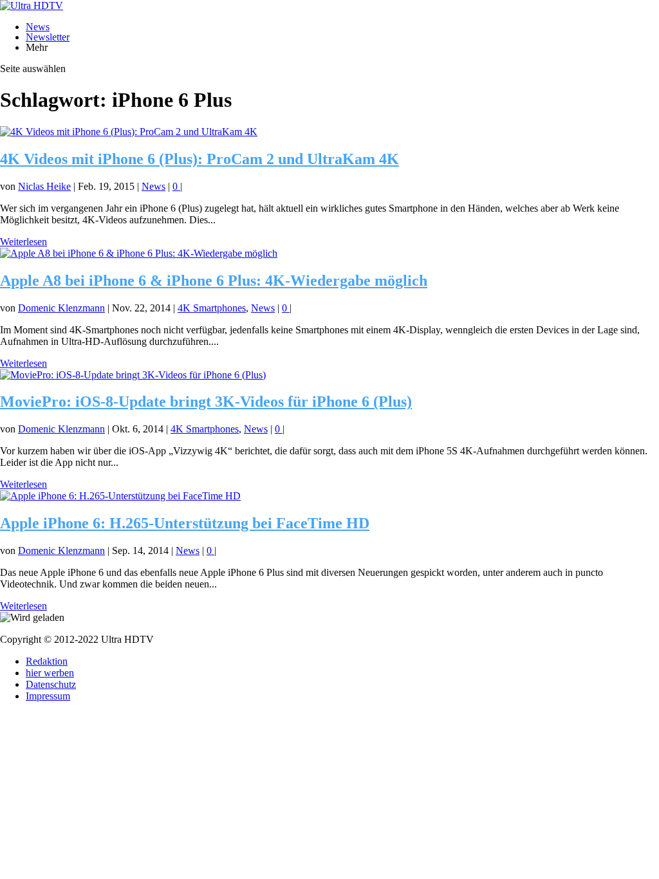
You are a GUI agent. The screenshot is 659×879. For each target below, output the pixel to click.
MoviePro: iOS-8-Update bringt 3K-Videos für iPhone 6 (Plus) (206, 401)
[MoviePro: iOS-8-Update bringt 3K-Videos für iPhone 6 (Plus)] (133, 374)
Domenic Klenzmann (61, 307)
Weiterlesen (23, 241)
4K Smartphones (212, 307)
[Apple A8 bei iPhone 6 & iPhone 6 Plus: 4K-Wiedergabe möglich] (138, 253)
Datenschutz (51, 684)
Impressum (48, 695)
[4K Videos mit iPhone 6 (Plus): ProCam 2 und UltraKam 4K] (128, 131)
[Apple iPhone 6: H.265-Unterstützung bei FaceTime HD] (120, 495)
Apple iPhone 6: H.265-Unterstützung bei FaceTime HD (184, 523)
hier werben (50, 672)
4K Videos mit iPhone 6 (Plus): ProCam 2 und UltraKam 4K (199, 159)
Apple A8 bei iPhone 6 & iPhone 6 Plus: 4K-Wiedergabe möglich (213, 280)
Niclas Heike (44, 186)
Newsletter (48, 37)
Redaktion (47, 661)
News (38, 26)
